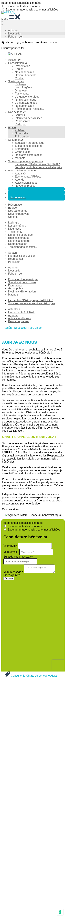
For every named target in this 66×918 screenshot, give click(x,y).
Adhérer (13, 30)
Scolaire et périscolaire (28, 145)
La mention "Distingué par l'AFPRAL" (37, 164)
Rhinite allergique (25, 99)
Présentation (22, 66)
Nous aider (14, 33)
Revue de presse (25, 185)
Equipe (19, 69)
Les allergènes (24, 87)
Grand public (22, 151)
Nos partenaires (24, 72)
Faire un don (15, 36)
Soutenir (20, 115)
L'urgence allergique (27, 96)
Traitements (22, 93)
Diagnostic (21, 90)
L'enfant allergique (26, 102)
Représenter (22, 121)
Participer (20, 124)
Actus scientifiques (26, 182)
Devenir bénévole (25, 75)
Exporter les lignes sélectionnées (21, 2)
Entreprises (22, 148)
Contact (19, 78)
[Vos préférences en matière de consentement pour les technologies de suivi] (60, 912)
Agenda (19, 179)
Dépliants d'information (28, 155)
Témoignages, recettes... (29, 108)
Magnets (20, 158)
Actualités (21, 173)
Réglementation (24, 105)
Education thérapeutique (29, 142)
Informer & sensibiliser (28, 118)
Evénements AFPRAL (28, 176)
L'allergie (20, 84)
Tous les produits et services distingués (38, 167)
